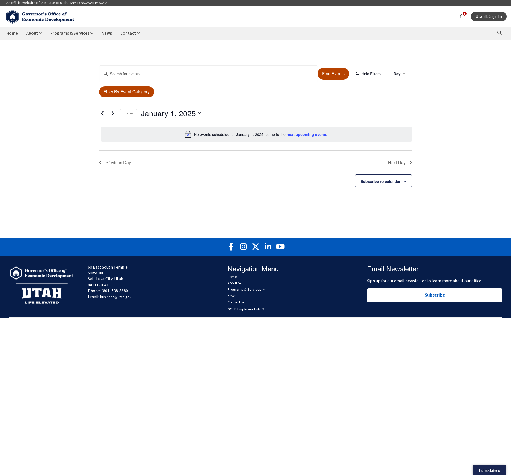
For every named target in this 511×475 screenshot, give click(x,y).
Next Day (397, 162)
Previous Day (118, 162)
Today (128, 113)
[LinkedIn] (268, 247)
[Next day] (112, 113)
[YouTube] (280, 247)
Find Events (333, 73)
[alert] (256, 134)
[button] (489, 470)
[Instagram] (243, 247)
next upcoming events (307, 134)
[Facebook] (231, 247)
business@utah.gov (115, 297)
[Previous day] (102, 113)
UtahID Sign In (489, 16)
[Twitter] (255, 247)
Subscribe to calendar (381, 181)
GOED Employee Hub (244, 309)
